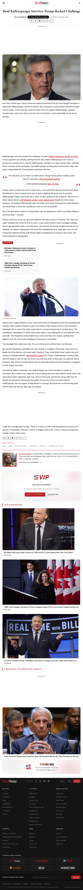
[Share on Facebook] (39, 20)
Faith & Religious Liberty (36, 807)
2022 (10, 446)
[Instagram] (40, 781)
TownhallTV (6, 810)
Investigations (6, 804)
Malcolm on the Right (8, 833)
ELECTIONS (33, 446)
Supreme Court (34, 821)
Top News (5, 793)
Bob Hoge (59, 814)
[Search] (79, 3)
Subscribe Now (52, 494)
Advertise (32, 837)
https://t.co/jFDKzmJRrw (49, 179)
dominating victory (35, 355)
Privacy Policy (17, 884)
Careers (31, 840)
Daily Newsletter (61, 840)
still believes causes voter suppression (37, 200)
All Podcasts (6, 847)
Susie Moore (60, 800)
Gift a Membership (61, 837)
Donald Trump (33, 800)
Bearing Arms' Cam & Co (10, 844)
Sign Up (76, 877)
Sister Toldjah (60, 817)
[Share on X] (31, 20)
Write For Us (33, 847)
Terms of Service (7, 884)
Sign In (62, 781)
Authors (4, 814)
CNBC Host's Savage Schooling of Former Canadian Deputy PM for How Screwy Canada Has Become (41, 607)
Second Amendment (35, 824)
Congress (32, 797)
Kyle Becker (7, 663)
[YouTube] (48, 781)
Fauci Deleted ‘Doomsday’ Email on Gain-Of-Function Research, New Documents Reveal (41, 756)
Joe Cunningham (20, 17)
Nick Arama (7, 555)
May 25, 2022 (53, 184)
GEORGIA (43, 446)
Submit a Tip (33, 844)
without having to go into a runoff (63, 156)
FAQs (69, 781)
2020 (4, 446)
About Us (32, 833)
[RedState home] (9, 781)
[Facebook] (44, 781)
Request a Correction (36, 884)
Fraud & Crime (33, 814)
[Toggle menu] (4, 3)
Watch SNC (59, 844)
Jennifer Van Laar (61, 797)
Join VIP (77, 781)
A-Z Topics (33, 788)
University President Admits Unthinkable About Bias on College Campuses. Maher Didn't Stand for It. (40, 661)
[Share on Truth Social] (35, 20)
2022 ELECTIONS (21, 446)
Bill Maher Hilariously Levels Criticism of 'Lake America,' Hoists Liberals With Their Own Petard (38, 552)
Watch (4, 800)
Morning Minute (7, 807)
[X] (36, 781)
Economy (32, 804)
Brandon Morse (61, 807)
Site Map (46, 884)
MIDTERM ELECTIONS (56, 446)
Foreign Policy (33, 810)
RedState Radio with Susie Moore (12, 837)
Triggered (5, 840)
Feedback (26, 884)
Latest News (6, 797)
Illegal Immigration (35, 817)
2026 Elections (33, 793)
